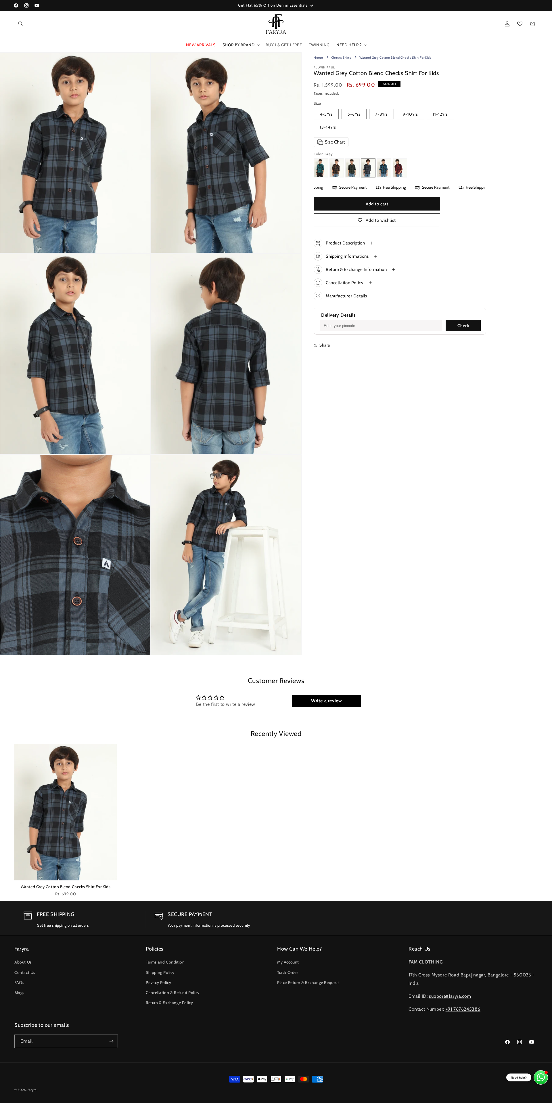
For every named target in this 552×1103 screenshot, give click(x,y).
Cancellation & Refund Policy (173, 992)
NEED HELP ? (349, 44)
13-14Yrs (328, 127)
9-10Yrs (410, 114)
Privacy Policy (158, 982)
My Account (288, 962)
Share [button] (324, 345)
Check (463, 325)
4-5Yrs (326, 114)
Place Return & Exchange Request (308, 982)
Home (318, 58)
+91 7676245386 (463, 1009)
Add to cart (377, 204)
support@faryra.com (450, 996)
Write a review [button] (326, 701)
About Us (23, 962)
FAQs (19, 982)
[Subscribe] (111, 1041)
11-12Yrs (440, 114)
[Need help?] (541, 1077)
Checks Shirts (341, 58)
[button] (20, 24)
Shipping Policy (160, 972)
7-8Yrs (381, 114)
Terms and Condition (165, 962)
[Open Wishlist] (519, 24)
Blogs (19, 992)
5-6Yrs (354, 114)
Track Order (287, 972)
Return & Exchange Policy (169, 1002)
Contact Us (24, 972)
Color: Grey (323, 154)
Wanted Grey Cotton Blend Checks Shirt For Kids (66, 886)
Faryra (32, 1090)
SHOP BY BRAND (239, 44)
